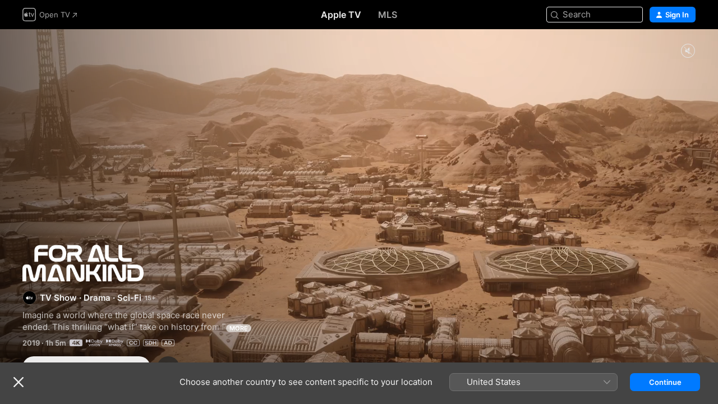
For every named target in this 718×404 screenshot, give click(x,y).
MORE (238, 328)
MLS (387, 14)
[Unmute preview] (688, 51)
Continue (665, 382)
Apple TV (341, 14)
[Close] (18, 382)
